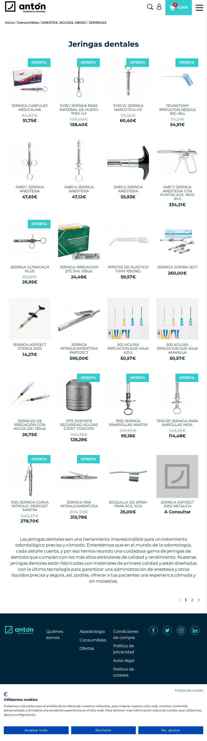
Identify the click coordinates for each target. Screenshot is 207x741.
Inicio (9, 22)
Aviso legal (123, 660)
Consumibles (28, 22)
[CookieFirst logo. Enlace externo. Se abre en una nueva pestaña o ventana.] (6, 694)
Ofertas (87, 648)
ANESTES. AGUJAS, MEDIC (64, 22)
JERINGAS (97, 22)
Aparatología (92, 631)
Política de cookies (189, 690)
